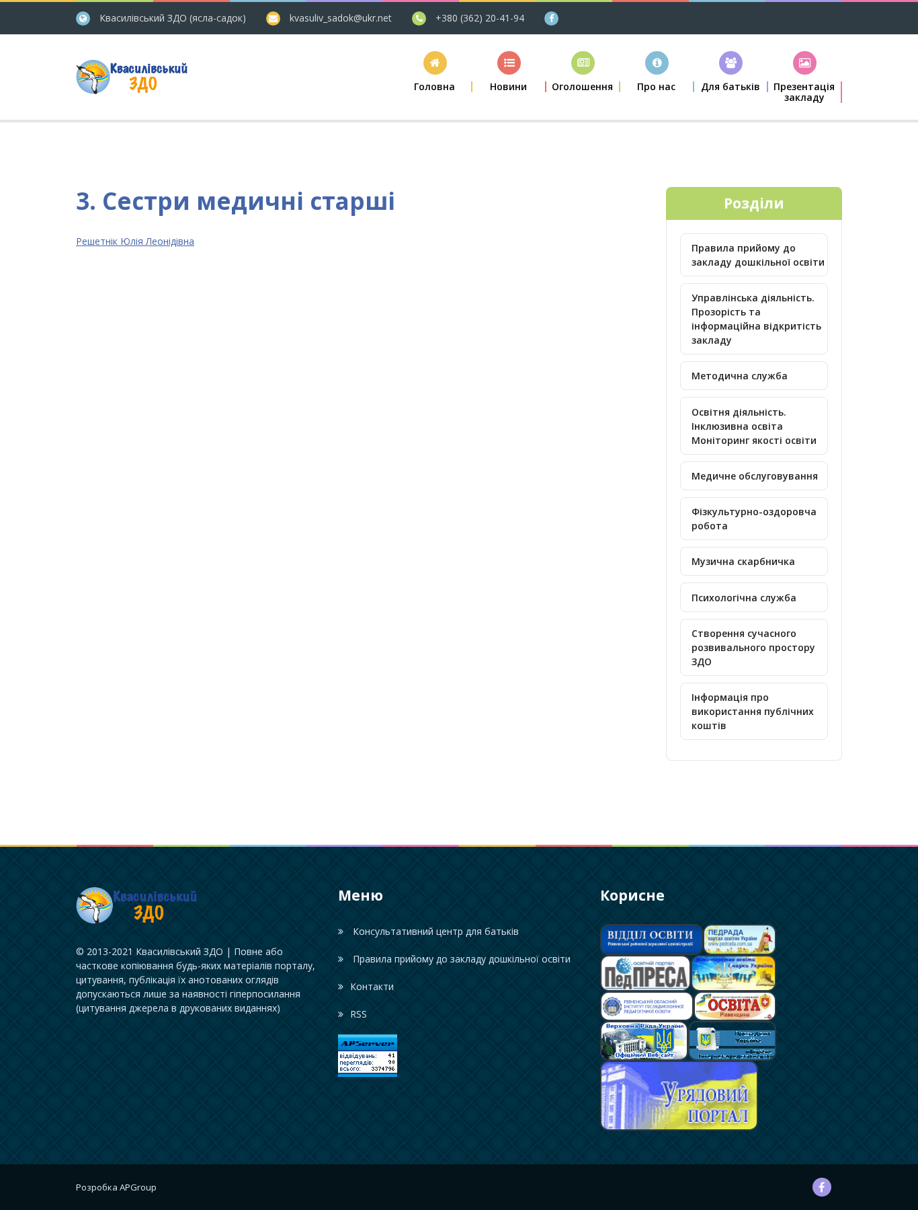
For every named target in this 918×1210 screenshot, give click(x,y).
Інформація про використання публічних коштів (753, 711)
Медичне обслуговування (755, 475)
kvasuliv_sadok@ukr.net (341, 17)
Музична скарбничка (743, 561)
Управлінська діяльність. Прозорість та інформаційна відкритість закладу (756, 318)
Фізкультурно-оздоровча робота (754, 518)
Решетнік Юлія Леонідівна (135, 241)
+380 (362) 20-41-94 (479, 17)
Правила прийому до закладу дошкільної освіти (758, 254)
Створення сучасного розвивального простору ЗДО (753, 647)
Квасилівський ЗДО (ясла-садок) (172, 17)
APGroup (138, 1187)
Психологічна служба (744, 597)
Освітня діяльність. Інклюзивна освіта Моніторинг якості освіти (754, 426)
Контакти (372, 986)
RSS (358, 1014)
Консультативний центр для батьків (434, 931)
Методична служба (740, 375)
